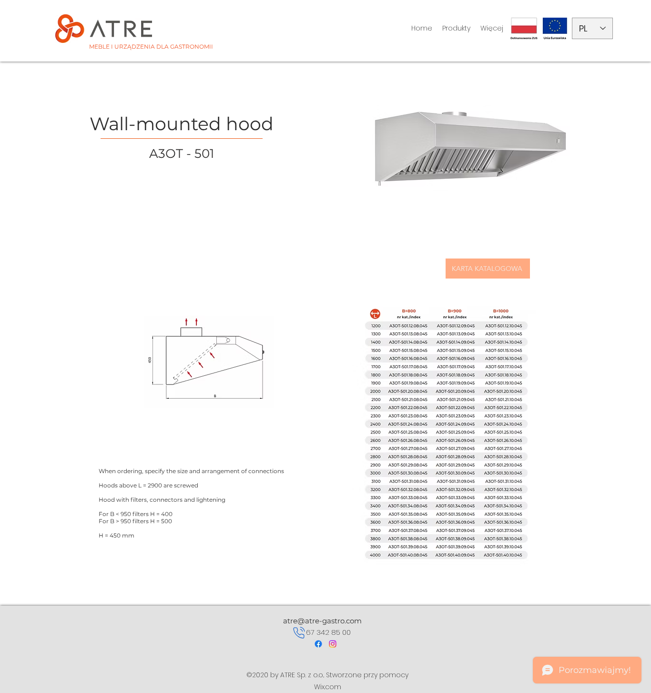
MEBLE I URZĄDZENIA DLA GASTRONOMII (151, 46)
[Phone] (299, 632)
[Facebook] (318, 644)
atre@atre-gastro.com (322, 620)
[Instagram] (332, 644)
